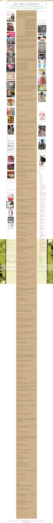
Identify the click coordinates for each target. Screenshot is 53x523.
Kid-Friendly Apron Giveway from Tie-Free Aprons (42, 199)
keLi (17, 429)
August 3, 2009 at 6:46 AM (22, 135)
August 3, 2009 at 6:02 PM (22, 228)
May (40, 256)
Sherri (17, 108)
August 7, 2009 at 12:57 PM (22, 453)
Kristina (18, 143)
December (41, 175)
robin (17, 281)
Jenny (17, 138)
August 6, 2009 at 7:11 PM (22, 390)
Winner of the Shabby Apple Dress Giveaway (42, 244)
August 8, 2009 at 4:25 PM (22, 496)
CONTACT (14, 8)
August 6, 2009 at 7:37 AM (22, 265)
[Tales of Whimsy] (42, 165)
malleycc (18, 492)
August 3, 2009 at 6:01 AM (22, 117)
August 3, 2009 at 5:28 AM (22, 106)
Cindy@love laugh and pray (21, 435)
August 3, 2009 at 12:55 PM (22, 208)
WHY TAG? (19, 8)
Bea (17, 330)
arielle (17, 198)
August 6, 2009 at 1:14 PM (22, 321)
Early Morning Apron (42, 237)
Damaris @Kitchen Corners (21, 364)
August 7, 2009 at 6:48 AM (22, 422)
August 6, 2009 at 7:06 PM (22, 378)
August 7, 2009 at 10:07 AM (22, 427)
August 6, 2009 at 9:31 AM (22, 279)
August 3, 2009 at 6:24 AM (22, 129)
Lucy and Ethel (41, 251)
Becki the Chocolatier (42, 241)
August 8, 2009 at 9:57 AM (22, 490)
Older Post (34, 513)
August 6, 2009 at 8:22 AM (22, 272)
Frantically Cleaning (42, 212)
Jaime (17, 424)
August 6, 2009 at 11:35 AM (22, 295)
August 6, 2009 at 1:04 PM (22, 306)
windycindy (18, 499)
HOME (11, 8)
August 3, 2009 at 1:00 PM (22, 219)
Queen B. (18, 244)
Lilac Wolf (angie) (19, 168)
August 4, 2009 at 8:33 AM (22, 253)
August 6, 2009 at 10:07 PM (22, 409)
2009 (39, 174)
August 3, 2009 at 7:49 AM (22, 157)
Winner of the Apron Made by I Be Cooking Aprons (42, 210)
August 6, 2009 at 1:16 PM (22, 327)
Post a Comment (19, 512)
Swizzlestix (25, 16)
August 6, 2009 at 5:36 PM (22, 373)
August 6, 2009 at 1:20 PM (22, 334)
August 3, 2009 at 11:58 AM (22, 202)
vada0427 (18, 308)
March (41, 259)
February (41, 260)
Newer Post (18, 513)
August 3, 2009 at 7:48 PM (22, 235)
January (41, 262)
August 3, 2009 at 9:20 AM (22, 166)
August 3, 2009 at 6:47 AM (22, 140)
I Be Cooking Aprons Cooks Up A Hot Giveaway (42, 235)
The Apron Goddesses (26, 4)
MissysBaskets (19, 455)
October (41, 178)
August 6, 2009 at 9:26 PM (22, 401)
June (40, 254)
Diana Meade (18, 275)
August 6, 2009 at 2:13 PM (22, 343)
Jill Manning (18, 317)
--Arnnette (18, 381)
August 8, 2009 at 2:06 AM (22, 466)
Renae (17, 417)
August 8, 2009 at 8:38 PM (22, 504)
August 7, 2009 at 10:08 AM (22, 432)
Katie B (18, 411)
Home (26, 513)
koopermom (18, 255)
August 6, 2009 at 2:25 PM (22, 350)
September (41, 179)
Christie (18, 261)
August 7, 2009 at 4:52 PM (22, 458)
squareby (18, 369)
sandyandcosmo (19, 267)
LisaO (17, 442)
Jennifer (18, 119)
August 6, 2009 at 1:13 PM (22, 314)
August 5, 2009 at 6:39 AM (22, 258)
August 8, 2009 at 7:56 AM (22, 475)
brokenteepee (19, 179)
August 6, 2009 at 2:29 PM (22, 361)
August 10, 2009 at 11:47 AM (22, 509)
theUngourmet (19, 159)
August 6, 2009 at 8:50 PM (22, 396)
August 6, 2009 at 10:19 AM (22, 284)
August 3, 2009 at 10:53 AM (22, 195)
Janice (17, 398)
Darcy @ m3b (19, 323)
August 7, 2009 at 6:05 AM (22, 414)
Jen (17, 393)
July (40, 253)
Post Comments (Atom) (24, 515)
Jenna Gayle (18, 131)
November (41, 177)
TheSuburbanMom (19, 506)
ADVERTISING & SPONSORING (38, 8)
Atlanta (18, 204)
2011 (39, 171)
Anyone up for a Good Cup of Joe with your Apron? (42, 196)
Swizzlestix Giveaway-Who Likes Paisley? (25, 13)
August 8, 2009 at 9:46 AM (22, 480)
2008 (39, 263)
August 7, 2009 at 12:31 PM (22, 445)
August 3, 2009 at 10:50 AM (22, 184)
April (40, 257)
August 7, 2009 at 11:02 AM (22, 440)
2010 (39, 172)
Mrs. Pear (18, 448)
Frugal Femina (19, 375)
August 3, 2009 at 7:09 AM (22, 151)
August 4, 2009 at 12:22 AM (22, 242)
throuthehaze (18, 238)
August (41, 181)
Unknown (18, 154)
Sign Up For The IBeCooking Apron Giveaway (42, 220)
